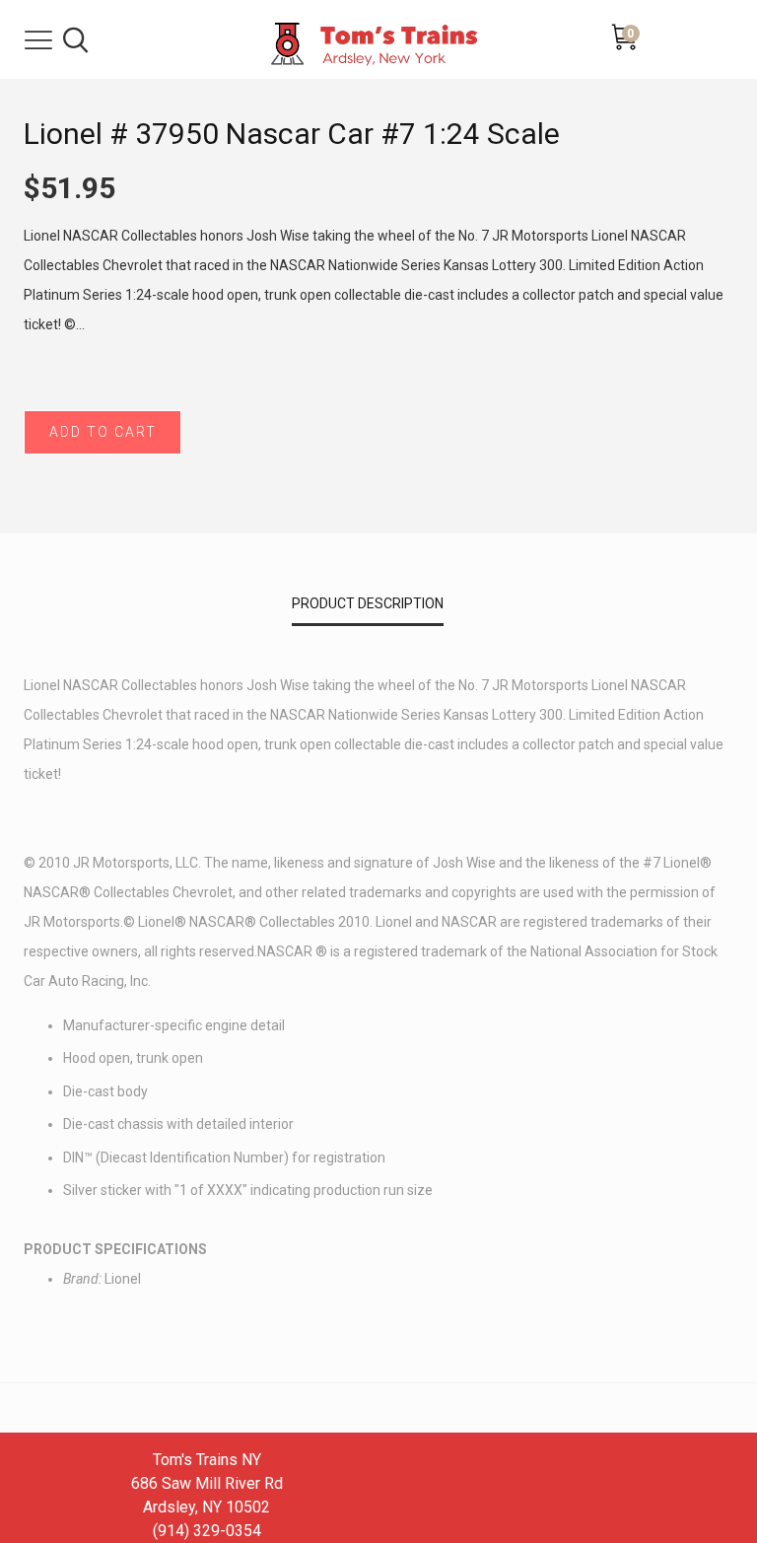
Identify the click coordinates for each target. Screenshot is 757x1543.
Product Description (368, 603)
